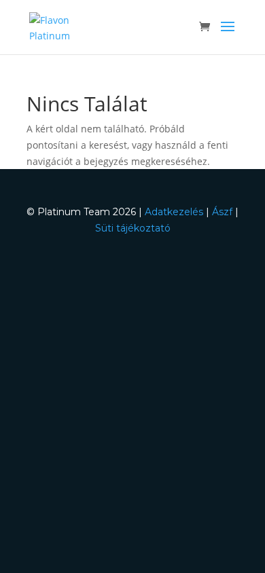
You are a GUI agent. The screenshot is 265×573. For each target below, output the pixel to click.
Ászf (222, 212)
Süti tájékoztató (133, 228)
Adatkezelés (174, 212)
